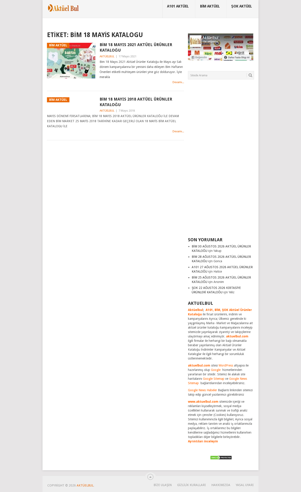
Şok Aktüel (241, 6)
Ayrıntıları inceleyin (203, 441)
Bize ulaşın (163, 485)
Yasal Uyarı (245, 485)
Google (216, 370)
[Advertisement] (221, 161)
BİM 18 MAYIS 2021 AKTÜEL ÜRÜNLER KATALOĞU (136, 47)
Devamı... (178, 82)
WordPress (226, 365)
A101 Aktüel (178, 6)
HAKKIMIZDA (220, 485)
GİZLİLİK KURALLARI (191, 485)
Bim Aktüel (210, 6)
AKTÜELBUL (107, 56)
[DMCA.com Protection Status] (221, 458)
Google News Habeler (202, 390)
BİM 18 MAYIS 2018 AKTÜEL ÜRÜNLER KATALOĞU (136, 102)
